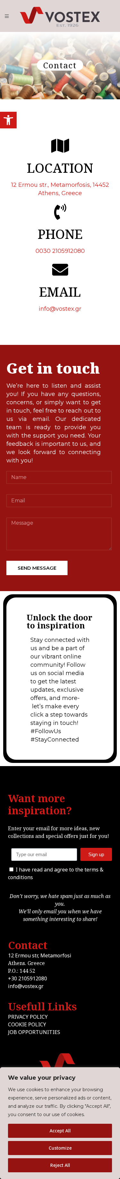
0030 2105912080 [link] (60, 251)
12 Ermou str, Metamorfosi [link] (39, 955)
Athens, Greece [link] (60, 193)
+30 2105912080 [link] (27, 978)
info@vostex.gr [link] (60, 308)
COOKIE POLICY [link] (27, 1024)
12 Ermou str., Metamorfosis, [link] (60, 184)
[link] (8, 120)
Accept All (60, 1131)
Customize (60, 1148)
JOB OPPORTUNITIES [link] (34, 1032)
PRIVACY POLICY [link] (28, 1016)
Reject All (60, 1165)
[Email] (60, 854)
